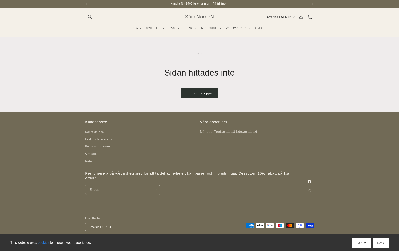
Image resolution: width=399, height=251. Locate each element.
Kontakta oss (94, 131)
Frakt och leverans (98, 139)
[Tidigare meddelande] (86, 4)
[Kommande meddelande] (312, 4)
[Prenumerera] (155, 190)
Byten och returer (97, 146)
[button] (89, 16)
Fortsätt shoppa (199, 93)
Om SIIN (91, 153)
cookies (43, 242)
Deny (380, 243)
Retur (89, 161)
